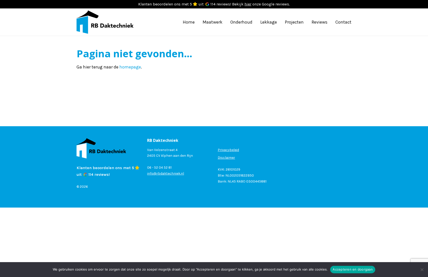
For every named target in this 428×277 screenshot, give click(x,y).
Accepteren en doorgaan (353, 269)
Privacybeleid (228, 150)
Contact (343, 22)
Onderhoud (241, 22)
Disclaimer (226, 157)
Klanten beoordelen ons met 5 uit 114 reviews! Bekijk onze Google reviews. (214, 4)
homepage (130, 67)
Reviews (319, 22)
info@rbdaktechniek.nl (165, 173)
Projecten (294, 22)
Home (189, 22)
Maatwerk (212, 22)
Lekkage (268, 22)
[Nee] (421, 269)
